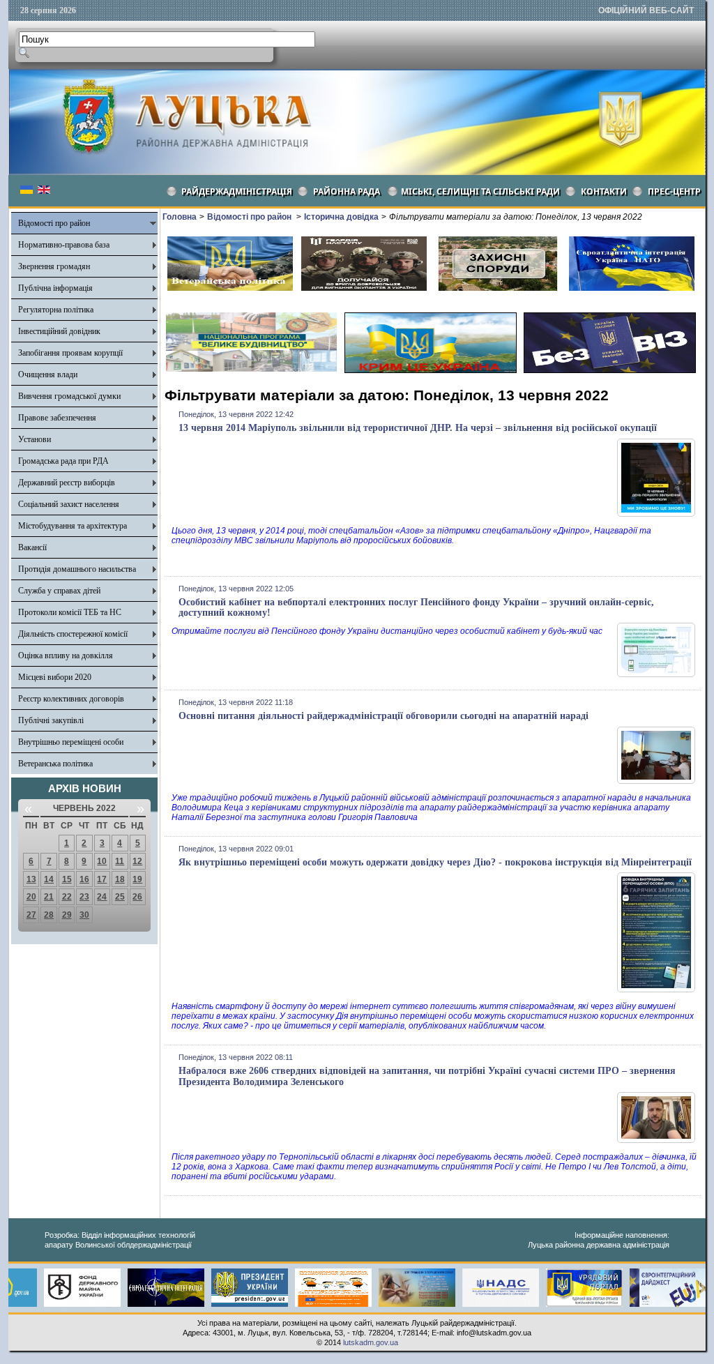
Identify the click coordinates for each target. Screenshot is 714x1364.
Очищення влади (47, 374)
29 (67, 915)
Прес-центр (674, 191)
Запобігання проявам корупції (70, 353)
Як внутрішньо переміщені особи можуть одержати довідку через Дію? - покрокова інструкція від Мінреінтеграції (435, 862)
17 (102, 879)
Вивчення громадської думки (69, 396)
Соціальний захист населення (68, 504)
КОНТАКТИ (604, 191)
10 (102, 861)
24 (102, 897)
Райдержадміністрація (236, 191)
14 (49, 879)
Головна (179, 217)
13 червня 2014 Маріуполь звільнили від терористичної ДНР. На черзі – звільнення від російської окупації (417, 428)
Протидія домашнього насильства (77, 569)
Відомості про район (54, 223)
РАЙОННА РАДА (346, 191)
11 (119, 861)
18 (120, 879)
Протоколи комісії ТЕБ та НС (69, 612)
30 (84, 915)
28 (49, 915)
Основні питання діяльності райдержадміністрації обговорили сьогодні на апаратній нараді (383, 716)
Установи (34, 439)
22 (67, 897)
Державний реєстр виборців (66, 482)
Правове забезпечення (57, 418)
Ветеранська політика (55, 763)
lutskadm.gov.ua (370, 1342)
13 (31, 879)
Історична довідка (341, 217)
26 (137, 897)
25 (120, 897)
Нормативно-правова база (63, 245)
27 (31, 915)
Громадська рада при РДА (63, 461)
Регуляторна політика (55, 310)
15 (67, 879)
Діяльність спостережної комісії (73, 634)
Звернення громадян (54, 266)
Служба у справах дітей (59, 591)
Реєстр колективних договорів (71, 699)
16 (84, 879)
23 (84, 897)
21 (49, 897)
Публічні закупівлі (51, 720)
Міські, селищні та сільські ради (480, 191)
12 (137, 861)
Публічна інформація (55, 288)
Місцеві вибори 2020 (54, 677)
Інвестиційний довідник (59, 331)
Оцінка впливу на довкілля (65, 655)
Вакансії (32, 547)
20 (31, 897)
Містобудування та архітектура (72, 526)
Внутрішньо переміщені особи (70, 742)
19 (137, 879)
